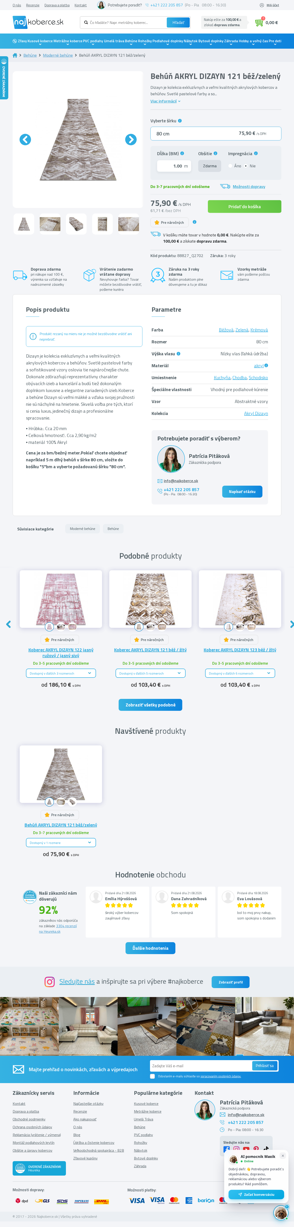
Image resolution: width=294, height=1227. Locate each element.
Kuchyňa (222, 377)
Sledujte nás (77, 981)
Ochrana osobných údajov (32, 1127)
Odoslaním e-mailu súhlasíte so (199, 1076)
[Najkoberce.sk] (38, 22)
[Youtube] (246, 1149)
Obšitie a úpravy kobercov (32, 1150)
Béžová (226, 329)
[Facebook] (226, 1149)
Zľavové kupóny (85, 1158)
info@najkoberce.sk (181, 481)
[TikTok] (266, 1149)
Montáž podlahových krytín (33, 1142)
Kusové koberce (40, 41)
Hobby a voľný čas (253, 41)
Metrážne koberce (68, 41)
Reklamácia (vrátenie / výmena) (37, 1134)
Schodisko (258, 377)
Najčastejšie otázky (88, 1103)
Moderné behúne (58, 55)
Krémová (259, 329)
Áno (237, 166)
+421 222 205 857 (166, 5)
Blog (76, 1134)
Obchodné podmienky (29, 1119)
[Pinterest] (256, 1149)
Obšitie (206, 154)
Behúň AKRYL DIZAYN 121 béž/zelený (61, 824)
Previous (8, 624)
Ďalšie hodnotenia (151, 948)
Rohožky (145, 41)
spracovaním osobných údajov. (221, 1076)
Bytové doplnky (210, 41)
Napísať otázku (242, 492)
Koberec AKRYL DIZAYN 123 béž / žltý (240, 649)
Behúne (131, 41)
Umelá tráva (114, 41)
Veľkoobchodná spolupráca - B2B (98, 1150)
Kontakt (81, 5)
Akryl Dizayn (256, 413)
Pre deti (275, 41)
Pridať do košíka (244, 206)
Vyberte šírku (164, 120)
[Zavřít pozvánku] (283, 1155)
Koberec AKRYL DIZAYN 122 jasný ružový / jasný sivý (60, 652)
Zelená (242, 329)
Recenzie (33, 5)
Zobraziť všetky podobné (150, 704)
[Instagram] (236, 1149)
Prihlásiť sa (265, 1066)
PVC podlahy (93, 41)
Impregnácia (240, 154)
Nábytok (191, 41)
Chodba (239, 377)
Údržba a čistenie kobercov (93, 1142)
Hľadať (178, 22)
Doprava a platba (57, 5)
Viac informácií (163, 101)
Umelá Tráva (143, 1119)
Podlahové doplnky (168, 41)
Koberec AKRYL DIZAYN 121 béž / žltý (150, 649)
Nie (253, 166)
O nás (17, 5)
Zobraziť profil (231, 982)
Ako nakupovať (84, 1119)
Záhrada (231, 41)
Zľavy (22, 41)
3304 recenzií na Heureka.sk (58, 928)
